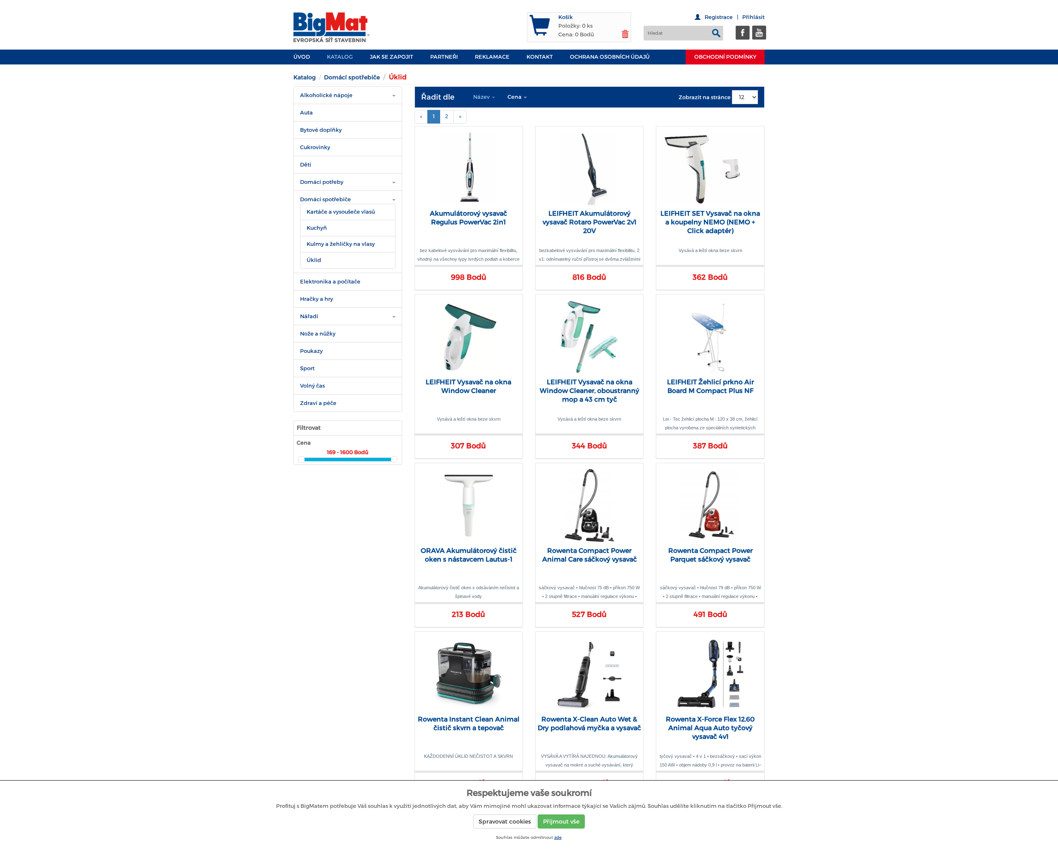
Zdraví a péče (318, 403)
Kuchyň (317, 227)
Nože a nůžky (318, 333)
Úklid (314, 260)
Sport (307, 368)
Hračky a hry (316, 298)
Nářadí (309, 316)
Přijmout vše (561, 821)
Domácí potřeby (321, 182)
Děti (305, 164)
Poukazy (311, 351)
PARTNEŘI (444, 56)
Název (482, 96)
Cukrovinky (315, 147)
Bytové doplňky (321, 129)
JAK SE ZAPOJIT (391, 56)
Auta (306, 112)
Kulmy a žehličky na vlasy (341, 244)
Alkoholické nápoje (326, 95)
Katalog (340, 56)
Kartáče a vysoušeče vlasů (341, 211)
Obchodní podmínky (725, 56)
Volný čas (312, 385)
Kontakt (540, 56)
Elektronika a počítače (330, 281)
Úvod (301, 56)
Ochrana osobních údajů (610, 56)
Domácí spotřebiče (352, 77)
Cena (515, 96)
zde (558, 837)
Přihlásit (753, 17)
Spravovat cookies (505, 821)
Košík (565, 17)
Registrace (719, 17)
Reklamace (492, 56)
